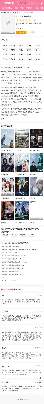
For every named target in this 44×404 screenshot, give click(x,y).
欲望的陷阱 (4, 174)
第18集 (21, 59)
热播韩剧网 (8, 3)
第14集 (29, 54)
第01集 (4, 45)
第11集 (4, 54)
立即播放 (21, 32)
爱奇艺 (14, 235)
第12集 (13, 54)
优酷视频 (22, 235)
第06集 (4, 50)
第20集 (37, 59)
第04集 (29, 45)
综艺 (36, 8)
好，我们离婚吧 (6, 150)
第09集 (29, 50)
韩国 (31, 93)
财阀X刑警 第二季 (21, 222)
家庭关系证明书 (35, 150)
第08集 (21, 50)
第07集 (13, 50)
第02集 (13, 45)
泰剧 (16, 8)
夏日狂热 (32, 174)
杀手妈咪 (4, 222)
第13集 (21, 54)
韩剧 (21, 8)
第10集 (37, 50)
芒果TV (31, 235)
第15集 (37, 54)
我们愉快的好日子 (21, 174)
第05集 (37, 45)
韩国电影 (29, 8)
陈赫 (21, 28)
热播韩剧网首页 (7, 8)
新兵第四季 (19, 150)
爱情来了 (32, 198)
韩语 (25, 99)
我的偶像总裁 (5, 198)
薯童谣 (32, 222)
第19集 (29, 59)
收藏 (31, 32)
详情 (2, 119)
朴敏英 (27, 23)
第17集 (13, 59)
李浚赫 (31, 23)
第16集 (4, 59)
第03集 (21, 45)
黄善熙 (26, 96)
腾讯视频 (5, 235)
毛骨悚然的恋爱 (20, 198)
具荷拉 (36, 23)
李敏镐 (22, 23)
